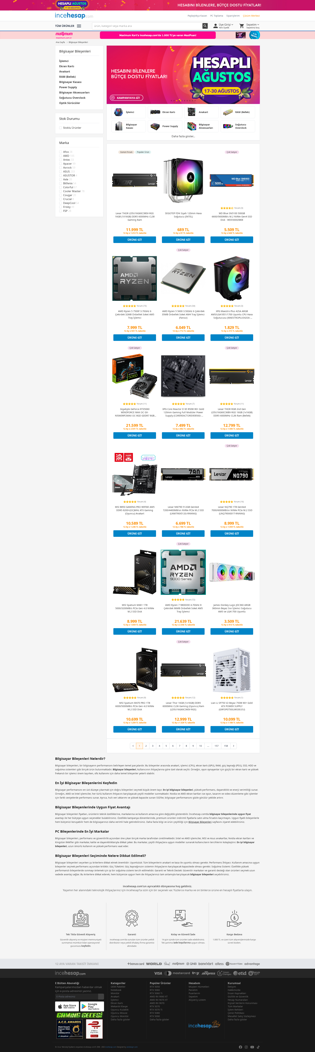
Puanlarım (194, 993)
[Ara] (205, 26)
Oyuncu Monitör (120, 1016)
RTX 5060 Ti (156, 993)
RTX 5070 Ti (156, 1009)
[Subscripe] (101, 997)
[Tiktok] (258, 1047)
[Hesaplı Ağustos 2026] (157, 5)
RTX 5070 (155, 1006)
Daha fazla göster (120, 1019)
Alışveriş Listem (197, 999)
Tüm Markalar (235, 1006)
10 (200, 745)
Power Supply (68, 87)
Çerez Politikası (236, 1012)
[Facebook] (240, 1047)
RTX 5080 (155, 1012)
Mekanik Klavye (119, 1006)
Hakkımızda (234, 989)
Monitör (115, 993)
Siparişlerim (233, 15)
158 (226, 745)
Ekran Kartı (66, 66)
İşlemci (64, 61)
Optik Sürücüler (69, 103)
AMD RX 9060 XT (159, 996)
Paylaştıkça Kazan (197, 15)
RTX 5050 (155, 986)
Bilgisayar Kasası (70, 82)
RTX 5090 (155, 1016)
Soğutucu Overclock (72, 98)
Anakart (64, 71)
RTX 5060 (155, 989)
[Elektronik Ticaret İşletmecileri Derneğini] (239, 973)
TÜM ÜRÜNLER (64, 26)
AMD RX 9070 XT (159, 999)
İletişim (232, 986)
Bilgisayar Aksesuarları (74, 92)
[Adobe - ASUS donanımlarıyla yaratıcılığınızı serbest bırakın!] (183, 75)
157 (217, 745)
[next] (234, 746)
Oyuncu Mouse (119, 1012)
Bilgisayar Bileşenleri (200, 821)
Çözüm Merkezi (251, 15)
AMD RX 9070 (157, 1003)
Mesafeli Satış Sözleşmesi (242, 1016)
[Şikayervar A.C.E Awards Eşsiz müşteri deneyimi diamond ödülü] (69, 1029)
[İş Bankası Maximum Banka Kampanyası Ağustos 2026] (157, 35)
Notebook (116, 989)
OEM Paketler (118, 986)
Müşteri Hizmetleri (199, 986)
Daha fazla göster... (183, 136)
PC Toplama (216, 15)
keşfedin (86, 945)
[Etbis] (94, 1029)
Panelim (193, 989)
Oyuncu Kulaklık (119, 1009)
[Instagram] (246, 1047)
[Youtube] (252, 1047)
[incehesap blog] (205, 1015)
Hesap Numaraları (238, 999)
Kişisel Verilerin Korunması (242, 1003)
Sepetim (193, 996)
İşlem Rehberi (235, 1009)
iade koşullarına (182, 942)
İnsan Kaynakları (237, 993)
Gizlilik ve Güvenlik (238, 996)
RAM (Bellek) (67, 77)
